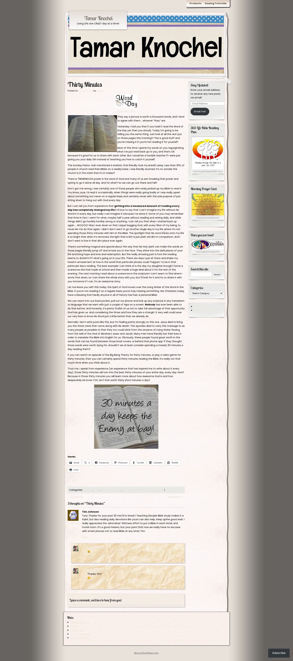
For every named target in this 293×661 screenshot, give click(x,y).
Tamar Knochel (98, 18)
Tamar (100, 90)
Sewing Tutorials (216, 3)
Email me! (200, 111)
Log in (73, 626)
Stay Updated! (199, 85)
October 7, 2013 (79, 576)
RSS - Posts (200, 306)
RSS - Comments (204, 310)
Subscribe (279, 653)
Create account (80, 622)
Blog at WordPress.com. (146, 653)
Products (195, 3)
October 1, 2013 (74, 523)
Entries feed (77, 630)
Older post (76, 497)
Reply (85, 537)
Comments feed (80, 634)
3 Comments (173, 490)
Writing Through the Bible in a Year (142, 490)
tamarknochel (96, 547)
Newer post (176, 497)
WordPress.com (79, 637)
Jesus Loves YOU (111, 490)
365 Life (87, 490)
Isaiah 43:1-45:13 (126, 111)
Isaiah (97, 490)
